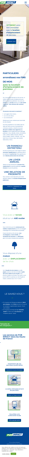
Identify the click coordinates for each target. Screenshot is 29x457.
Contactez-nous (11, 41)
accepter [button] (13, 453)
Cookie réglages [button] (6, 453)
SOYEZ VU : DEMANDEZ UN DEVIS (14, 187)
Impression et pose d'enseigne (14, 370)
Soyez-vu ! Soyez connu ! (14, 395)
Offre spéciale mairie (14, 420)
